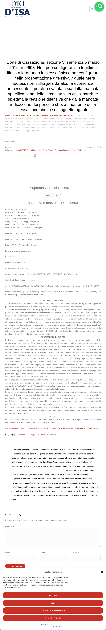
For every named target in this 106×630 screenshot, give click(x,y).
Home (7, 115)
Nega (53, 603)
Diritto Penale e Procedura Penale (56, 150)
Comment (9, 526)
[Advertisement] (53, 39)
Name (7, 552)
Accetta (53, 595)
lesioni (23, 428)
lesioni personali (36, 428)
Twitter (43, 435)
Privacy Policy (58, 626)
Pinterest (53, 435)
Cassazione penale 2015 (63, 115)
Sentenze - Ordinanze (21, 115)
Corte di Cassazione (42, 115)
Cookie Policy (46, 624)
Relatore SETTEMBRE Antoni (88, 428)
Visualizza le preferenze (53, 611)
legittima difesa (12, 428)
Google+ (33, 435)
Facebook (22, 435)
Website (75, 552)
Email (42, 552)
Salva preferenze (53, 618)
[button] (101, 572)
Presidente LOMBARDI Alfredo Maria (59, 428)
